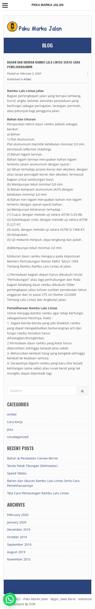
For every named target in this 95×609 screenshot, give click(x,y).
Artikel (27, 79)
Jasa (10, 429)
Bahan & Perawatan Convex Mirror (32, 458)
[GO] (82, 390)
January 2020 (16, 522)
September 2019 (19, 544)
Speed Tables (17, 473)
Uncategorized (17, 437)
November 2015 (18, 559)
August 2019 (16, 552)
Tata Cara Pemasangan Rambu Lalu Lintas (38, 493)
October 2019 (17, 537)
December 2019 (18, 529)
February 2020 (17, 515)
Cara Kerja (15, 422)
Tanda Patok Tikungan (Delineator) (32, 466)
